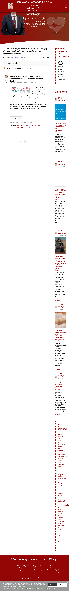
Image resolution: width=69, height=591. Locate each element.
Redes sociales (51, 588)
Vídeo (35, 83)
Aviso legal (35, 577)
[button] (39, 57)
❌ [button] (67, 583)
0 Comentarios (27, 122)
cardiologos (60, 485)
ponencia (30, 127)
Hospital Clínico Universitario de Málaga (62, 479)
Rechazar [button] (52, 584)
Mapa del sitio (42, 577)
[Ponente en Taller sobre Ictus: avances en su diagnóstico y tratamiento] (60, 112)
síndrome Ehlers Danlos (24, 125)
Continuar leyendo (16, 118)
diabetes (60, 487)
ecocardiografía (61, 525)
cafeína (59, 462)
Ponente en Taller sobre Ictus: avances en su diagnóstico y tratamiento (60, 127)
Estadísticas (41, 588)
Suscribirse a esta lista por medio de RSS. (18, 68)
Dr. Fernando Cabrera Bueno (18, 83)
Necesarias (21, 588)
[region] (34, 24)
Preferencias (31, 588)
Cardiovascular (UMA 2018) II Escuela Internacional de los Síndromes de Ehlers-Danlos (27, 78)
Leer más (57, 157)
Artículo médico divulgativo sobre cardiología (60, 339)
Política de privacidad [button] (18, 586)
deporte (59, 472)
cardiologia (36, 125)
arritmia (59, 440)
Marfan (59, 535)
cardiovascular (21, 127)
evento (59, 466)
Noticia (31, 83)
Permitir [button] (62, 584)
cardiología (62, 501)
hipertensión (60, 507)
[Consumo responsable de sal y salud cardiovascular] (60, 319)
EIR (59, 438)
